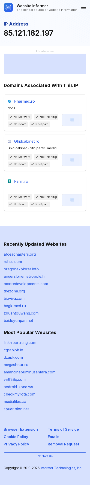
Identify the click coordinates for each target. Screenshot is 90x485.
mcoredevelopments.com (26, 283)
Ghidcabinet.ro (26, 141)
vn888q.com (15, 379)
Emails (53, 436)
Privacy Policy (16, 444)
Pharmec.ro (24, 101)
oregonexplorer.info (21, 269)
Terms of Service (63, 429)
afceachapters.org (20, 254)
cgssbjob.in (13, 350)
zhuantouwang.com (21, 313)
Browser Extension (21, 429)
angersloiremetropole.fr (24, 276)
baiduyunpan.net (18, 320)
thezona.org (14, 291)
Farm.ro (21, 181)
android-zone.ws (18, 386)
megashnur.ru (16, 364)
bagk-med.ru (15, 305)
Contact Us (45, 456)
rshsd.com (13, 261)
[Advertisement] (45, 63)
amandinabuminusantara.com (29, 372)
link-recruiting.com (20, 342)
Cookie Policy (16, 436)
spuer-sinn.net (16, 409)
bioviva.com (14, 298)
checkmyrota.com (19, 394)
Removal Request (63, 444)
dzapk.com (13, 357)
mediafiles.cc (15, 401)
